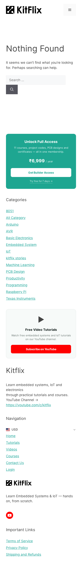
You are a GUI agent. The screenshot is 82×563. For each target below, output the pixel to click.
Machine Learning (20, 265)
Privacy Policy (17, 548)
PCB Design (15, 272)
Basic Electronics (19, 238)
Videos (11, 449)
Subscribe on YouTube (41, 349)
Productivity (15, 278)
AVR (9, 231)
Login (10, 470)
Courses (12, 456)
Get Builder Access (41, 172)
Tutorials (13, 443)
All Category (15, 218)
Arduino (12, 224)
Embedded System (21, 245)
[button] (41, 429)
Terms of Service (19, 541)
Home (11, 436)
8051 (10, 211)
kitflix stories (16, 258)
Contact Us (15, 463)
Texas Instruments (20, 299)
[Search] (12, 89)
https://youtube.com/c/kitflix (28, 405)
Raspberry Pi (16, 292)
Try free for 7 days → (41, 181)
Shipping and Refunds (23, 554)
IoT (8, 251)
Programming (16, 285)
